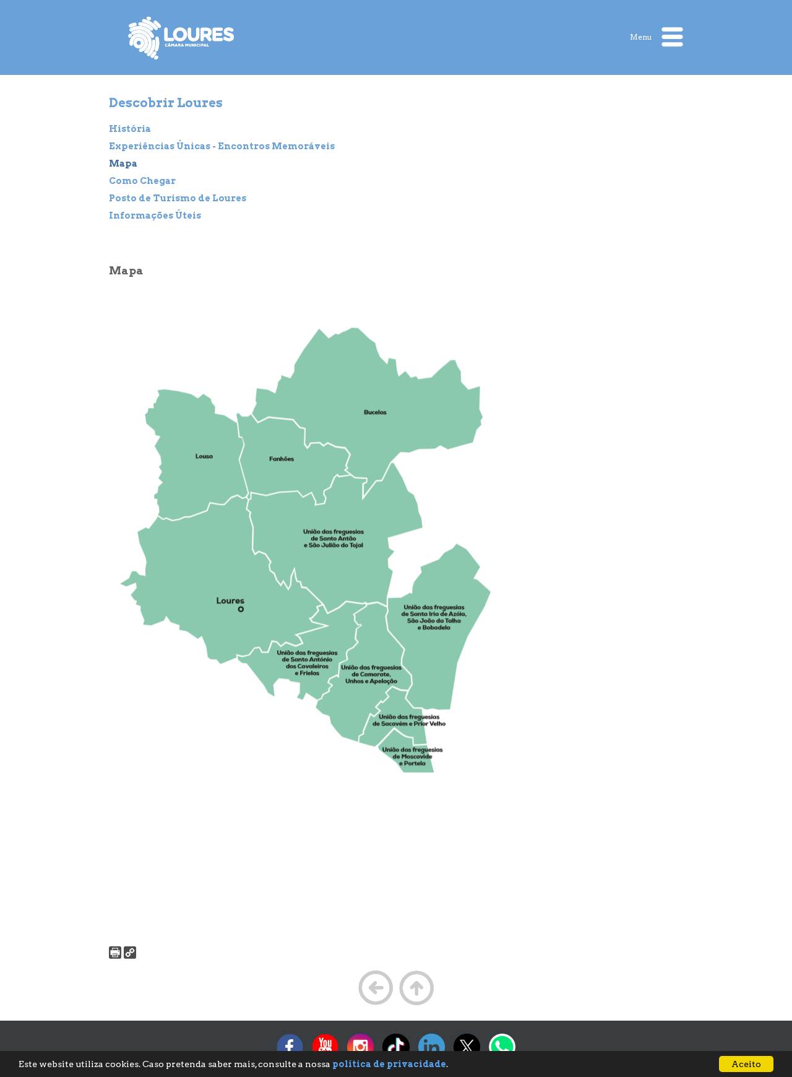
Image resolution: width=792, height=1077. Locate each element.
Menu (642, 36)
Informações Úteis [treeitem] (155, 215)
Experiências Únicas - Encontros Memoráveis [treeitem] (222, 146)
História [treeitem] (130, 128)
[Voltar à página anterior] (375, 1003)
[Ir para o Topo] (416, 1003)
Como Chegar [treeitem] (142, 180)
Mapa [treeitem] (123, 163)
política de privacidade (389, 1064)
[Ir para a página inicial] (181, 37)
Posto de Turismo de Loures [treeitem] (177, 198)
